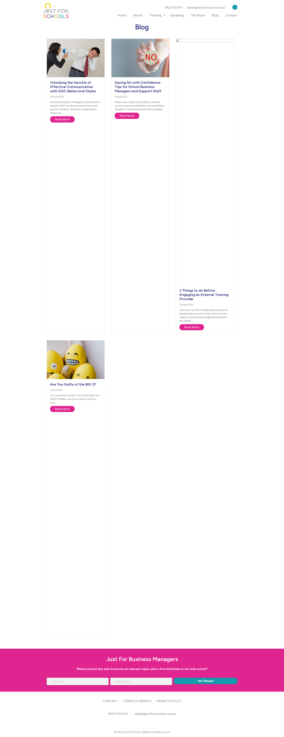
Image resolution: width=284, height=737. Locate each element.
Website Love (162, 731)
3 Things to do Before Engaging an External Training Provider (203, 294)
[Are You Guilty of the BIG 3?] (76, 359)
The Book (198, 15)
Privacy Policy (168, 701)
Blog (215, 15)
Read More (65, 119)
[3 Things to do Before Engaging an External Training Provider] (205, 161)
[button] (233, 7)
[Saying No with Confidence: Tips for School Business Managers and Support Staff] (140, 57)
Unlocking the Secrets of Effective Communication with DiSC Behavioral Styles (73, 86)
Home (121, 15)
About (137, 15)
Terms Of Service (137, 701)
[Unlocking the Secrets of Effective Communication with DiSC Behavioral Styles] (76, 57)
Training (155, 15)
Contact (231, 15)
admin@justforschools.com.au (206, 7)
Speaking (177, 15)
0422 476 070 (173, 7)
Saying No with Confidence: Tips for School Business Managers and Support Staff (138, 86)
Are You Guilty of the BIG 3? (73, 384)
